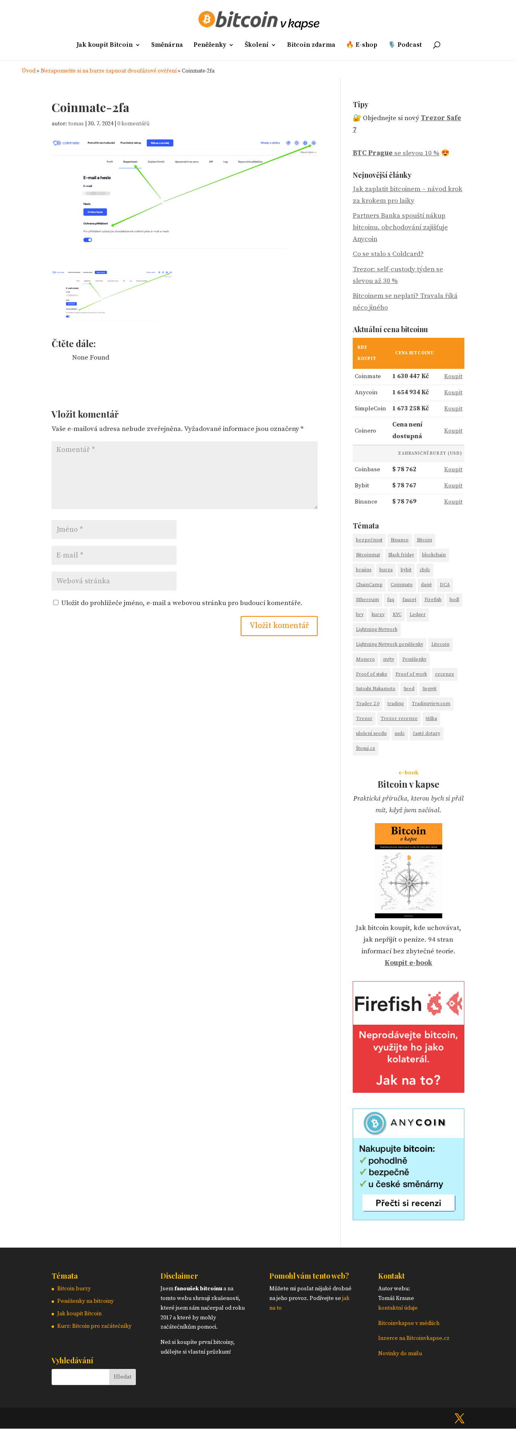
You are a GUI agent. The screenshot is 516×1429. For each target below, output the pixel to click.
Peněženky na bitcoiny (85, 1301)
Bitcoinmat (368, 555)
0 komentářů (133, 123)
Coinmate (402, 585)
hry (360, 615)
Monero (365, 659)
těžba (431, 719)
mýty (388, 659)
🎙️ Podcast (405, 45)
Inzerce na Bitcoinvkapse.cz (414, 1338)
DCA (445, 585)
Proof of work (411, 674)
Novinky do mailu (400, 1353)
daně (426, 585)
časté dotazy (426, 733)
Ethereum (367, 600)
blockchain (434, 555)
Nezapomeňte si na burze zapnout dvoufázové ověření (109, 71)
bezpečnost (369, 540)
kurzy (378, 615)
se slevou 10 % (396, 153)
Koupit (453, 376)
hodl (454, 600)
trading (395, 704)
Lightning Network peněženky (389, 644)
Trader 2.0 (367, 704)
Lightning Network (376, 629)
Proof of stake (371, 674)
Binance (400, 540)
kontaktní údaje (398, 1308)
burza (386, 570)
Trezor (364, 719)
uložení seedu (371, 733)
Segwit (429, 689)
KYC (397, 615)
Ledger (418, 615)
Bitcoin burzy (74, 1288)
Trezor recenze (399, 719)
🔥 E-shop (361, 45)
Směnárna (167, 45)
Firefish (432, 600)
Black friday (401, 555)
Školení (256, 45)
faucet (409, 600)
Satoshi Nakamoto (375, 689)
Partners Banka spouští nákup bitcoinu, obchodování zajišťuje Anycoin (400, 227)
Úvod (28, 71)
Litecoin (440, 644)
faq (390, 600)
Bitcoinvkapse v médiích (408, 1323)
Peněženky (210, 45)
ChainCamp (369, 585)
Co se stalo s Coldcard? (388, 254)
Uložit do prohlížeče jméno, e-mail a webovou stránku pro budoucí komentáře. (182, 603)
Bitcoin (424, 540)
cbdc (425, 570)
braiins (363, 570)
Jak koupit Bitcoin (105, 45)
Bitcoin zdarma (311, 45)
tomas (76, 123)
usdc (400, 733)
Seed (409, 689)
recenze (444, 674)
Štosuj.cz (365, 748)
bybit (406, 570)
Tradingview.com (431, 704)
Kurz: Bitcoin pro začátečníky (94, 1326)
